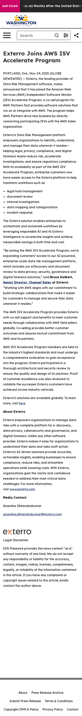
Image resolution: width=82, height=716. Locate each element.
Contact (73, 709)
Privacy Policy (52, 709)
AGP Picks (10, 6)
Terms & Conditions (59, 701)
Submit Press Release (25, 701)
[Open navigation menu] (7, 35)
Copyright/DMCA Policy (21, 709)
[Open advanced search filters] (65, 35)
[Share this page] (76, 35)
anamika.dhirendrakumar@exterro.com (32, 514)
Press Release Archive (47, 693)
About (22, 693)
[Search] (56, 35)
